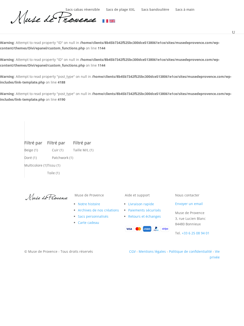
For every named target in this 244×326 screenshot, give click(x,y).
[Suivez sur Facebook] (28, 208)
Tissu (51, 165)
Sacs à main (184, 10)
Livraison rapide (141, 204)
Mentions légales (152, 251)
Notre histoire (89, 204)
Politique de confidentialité (190, 251)
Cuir (55, 150)
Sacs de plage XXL (120, 10)
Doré (28, 157)
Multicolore (33, 165)
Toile (51, 173)
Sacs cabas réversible (83, 10)
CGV (132, 251)
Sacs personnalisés (81, 21)
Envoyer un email (189, 203)
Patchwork (60, 157)
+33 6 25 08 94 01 (195, 233)
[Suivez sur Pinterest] (47, 208)
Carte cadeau (88, 222)
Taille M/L (81, 150)
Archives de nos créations (98, 210)
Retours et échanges (144, 216)
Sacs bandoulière (155, 10)
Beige (28, 150)
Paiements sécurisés (144, 210)
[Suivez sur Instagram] (37, 208)
